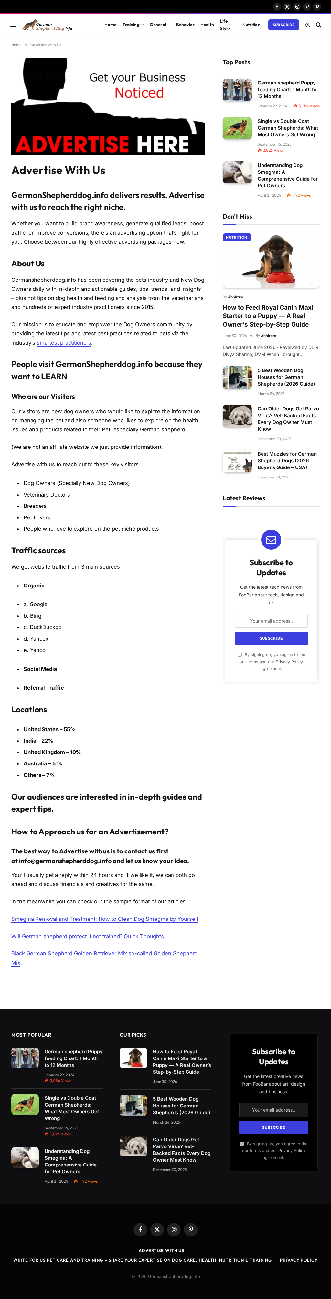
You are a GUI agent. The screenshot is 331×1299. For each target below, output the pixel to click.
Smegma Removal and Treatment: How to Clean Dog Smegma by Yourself (104, 919)
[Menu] (13, 24)
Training (131, 24)
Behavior (185, 24)
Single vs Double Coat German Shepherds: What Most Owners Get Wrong (288, 128)
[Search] (318, 24)
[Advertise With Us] (108, 153)
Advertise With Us (161, 1250)
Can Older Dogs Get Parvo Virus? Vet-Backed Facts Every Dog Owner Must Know (288, 419)
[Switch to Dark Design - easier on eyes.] (308, 24)
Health (207, 24)
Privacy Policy (289, 661)
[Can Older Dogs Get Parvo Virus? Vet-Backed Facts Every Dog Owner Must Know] (237, 416)
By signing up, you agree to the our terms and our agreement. (272, 661)
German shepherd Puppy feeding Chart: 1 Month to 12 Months (287, 89)
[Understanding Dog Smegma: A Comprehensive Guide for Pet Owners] (237, 172)
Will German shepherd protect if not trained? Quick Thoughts (87, 936)
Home (110, 24)
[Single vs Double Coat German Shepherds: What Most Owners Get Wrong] (237, 128)
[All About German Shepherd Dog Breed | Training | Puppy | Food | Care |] (55, 24)
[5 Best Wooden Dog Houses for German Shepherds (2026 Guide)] (237, 377)
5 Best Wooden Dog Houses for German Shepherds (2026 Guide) (286, 377)
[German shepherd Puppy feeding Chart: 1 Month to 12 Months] (237, 90)
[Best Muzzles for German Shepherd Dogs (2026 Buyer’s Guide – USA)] (237, 461)
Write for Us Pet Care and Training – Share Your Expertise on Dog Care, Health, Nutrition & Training (142, 1260)
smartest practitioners (64, 343)
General (158, 24)
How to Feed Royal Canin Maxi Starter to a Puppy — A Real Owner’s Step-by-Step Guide (268, 316)
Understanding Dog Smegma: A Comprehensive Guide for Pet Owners (288, 175)
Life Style (225, 24)
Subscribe (283, 24)
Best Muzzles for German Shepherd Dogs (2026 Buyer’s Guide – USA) (287, 460)
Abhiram (235, 296)
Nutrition (251, 24)
